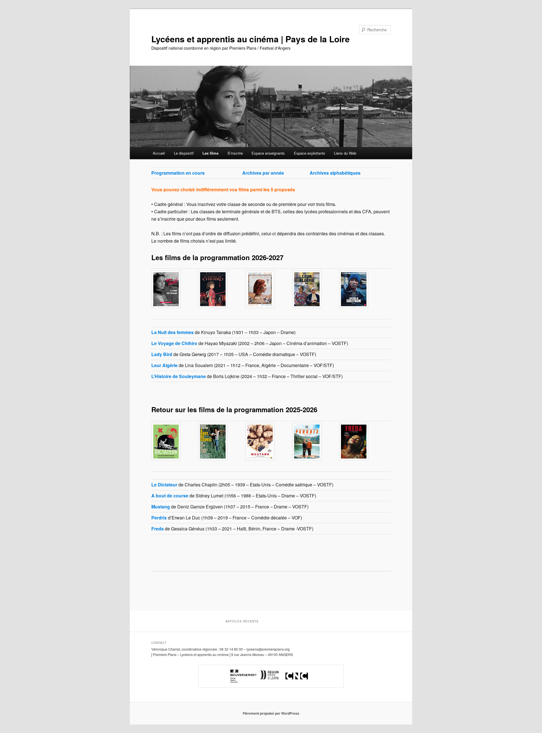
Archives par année (263, 173)
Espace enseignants (268, 153)
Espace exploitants (309, 153)
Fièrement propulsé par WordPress (271, 713)
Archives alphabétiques (335, 173)
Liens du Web (345, 153)
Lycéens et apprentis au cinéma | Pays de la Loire (250, 39)
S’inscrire (235, 153)
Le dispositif (184, 153)
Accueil (159, 153)
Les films (210, 153)
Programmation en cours (178, 173)
